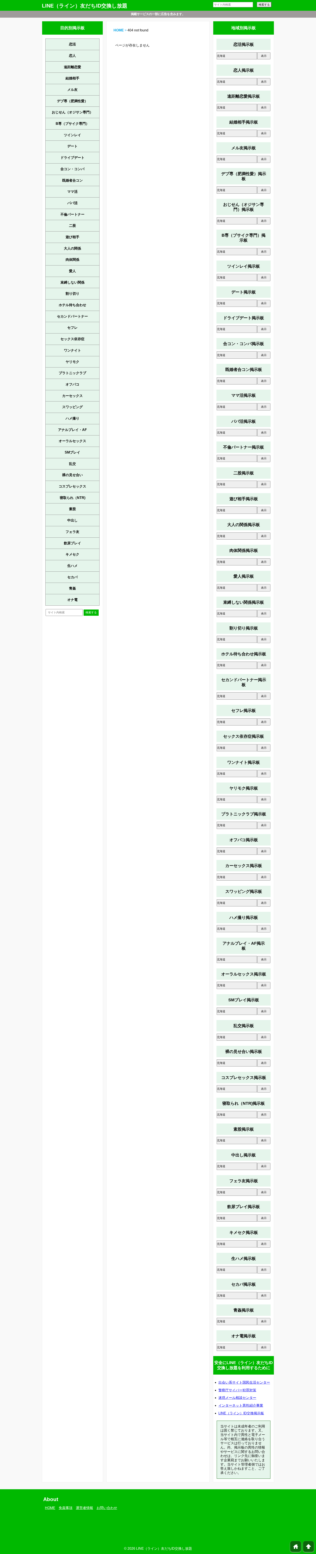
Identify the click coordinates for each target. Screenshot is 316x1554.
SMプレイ (72, 452)
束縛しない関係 (72, 282)
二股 (72, 225)
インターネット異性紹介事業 (240, 1405)
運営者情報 (84, 1508)
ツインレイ (72, 135)
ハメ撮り (72, 418)
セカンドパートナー (72, 316)
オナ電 (72, 600)
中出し (72, 520)
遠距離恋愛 (72, 67)
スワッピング (72, 407)
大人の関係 (72, 248)
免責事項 (65, 1508)
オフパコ (72, 384)
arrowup (308, 1546)
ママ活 (72, 191)
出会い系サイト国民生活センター (244, 1382)
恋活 (72, 44)
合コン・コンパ (72, 169)
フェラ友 (72, 532)
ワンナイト (72, 350)
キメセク (72, 554)
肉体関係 (72, 259)
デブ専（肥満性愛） (72, 101)
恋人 (72, 55)
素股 (72, 509)
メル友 (72, 89)
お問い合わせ (107, 1508)
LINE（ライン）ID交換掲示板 (241, 1413)
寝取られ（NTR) (72, 498)
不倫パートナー (72, 214)
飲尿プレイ (72, 543)
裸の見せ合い (72, 475)
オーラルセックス (72, 441)
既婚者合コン (72, 180)
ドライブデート (72, 157)
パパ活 (72, 203)
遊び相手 (72, 237)
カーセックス (72, 396)
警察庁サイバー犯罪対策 (237, 1390)
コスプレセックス (72, 486)
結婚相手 (72, 78)
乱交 (72, 464)
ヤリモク (72, 362)
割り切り (72, 293)
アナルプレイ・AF (72, 430)
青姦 (72, 588)
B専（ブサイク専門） (72, 123)
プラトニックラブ (72, 373)
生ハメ (72, 566)
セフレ (72, 327)
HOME (119, 30)
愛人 (72, 271)
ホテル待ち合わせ (72, 305)
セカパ (72, 577)
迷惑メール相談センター (237, 1398)
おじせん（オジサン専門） (72, 112)
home (295, 1546)
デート (72, 146)
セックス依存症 (72, 339)
